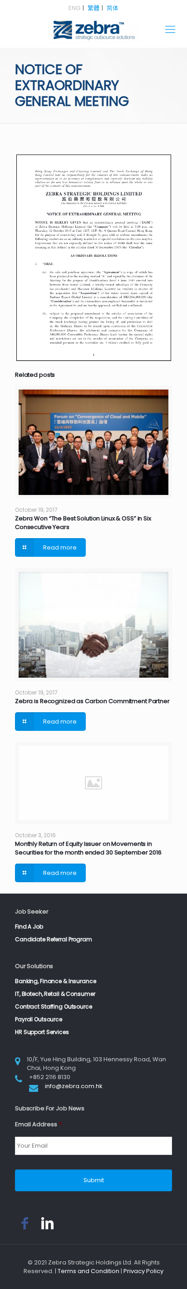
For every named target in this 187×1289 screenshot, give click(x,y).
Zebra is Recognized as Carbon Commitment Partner (92, 701)
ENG (74, 8)
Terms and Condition (88, 1271)
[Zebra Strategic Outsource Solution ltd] (93, 29)
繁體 (93, 8)
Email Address (38, 1125)
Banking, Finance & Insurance (55, 981)
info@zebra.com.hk (74, 1086)
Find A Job (29, 926)
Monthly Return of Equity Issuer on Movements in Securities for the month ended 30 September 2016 (88, 848)
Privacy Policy (143, 1271)
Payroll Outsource (38, 1019)
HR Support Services (42, 1032)
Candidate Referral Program (53, 939)
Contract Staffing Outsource (53, 1006)
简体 (112, 8)
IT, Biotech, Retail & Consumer (55, 994)
